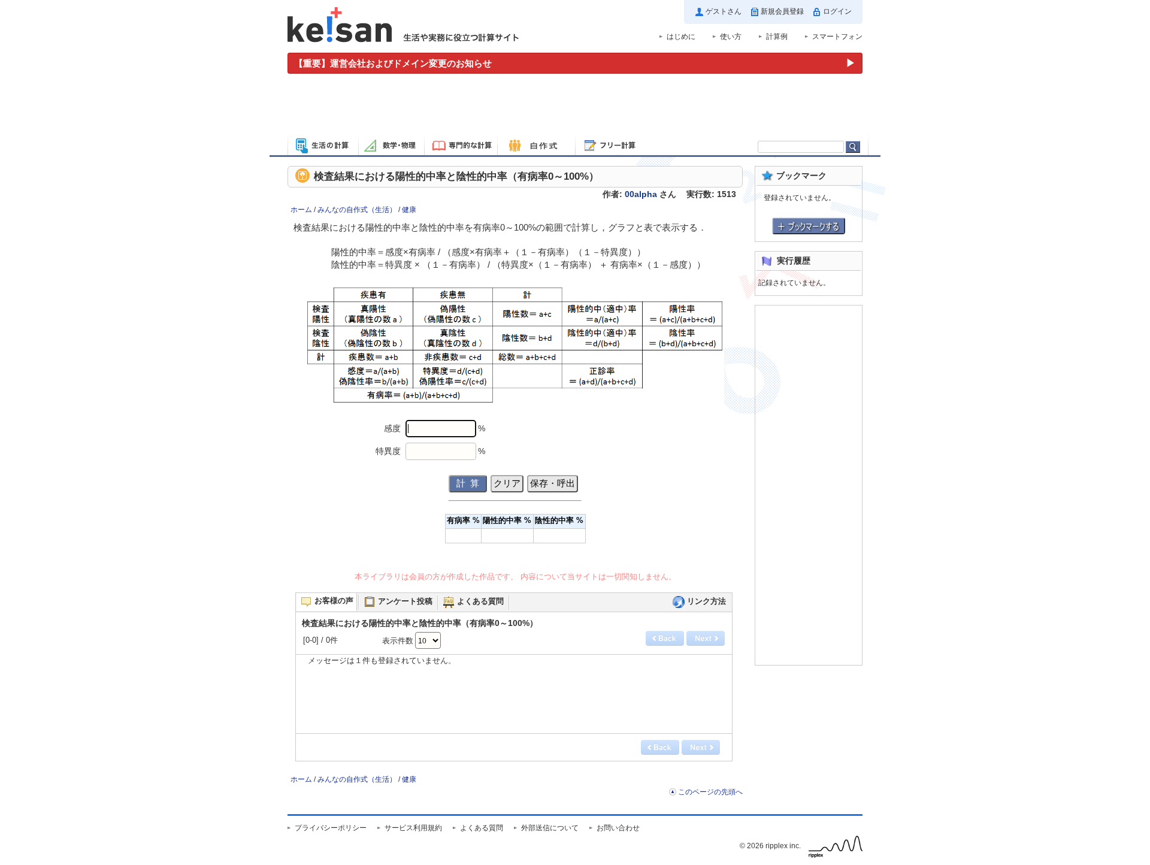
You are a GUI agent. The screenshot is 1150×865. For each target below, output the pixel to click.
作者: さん (639, 194)
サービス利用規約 (413, 828)
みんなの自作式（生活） (357, 209)
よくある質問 (481, 828)
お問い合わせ (618, 828)
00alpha (641, 194)
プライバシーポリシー (331, 828)
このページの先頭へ (710, 792)
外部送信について (550, 828)
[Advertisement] (575, 107)
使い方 (731, 36)
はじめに (681, 36)
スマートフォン (837, 36)
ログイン (837, 11)
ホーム (301, 209)
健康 (409, 209)
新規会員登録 (782, 11)
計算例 (777, 36)
